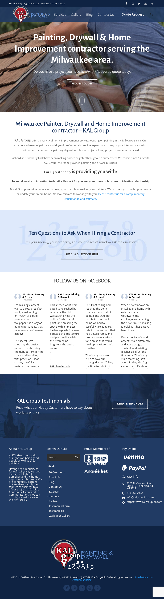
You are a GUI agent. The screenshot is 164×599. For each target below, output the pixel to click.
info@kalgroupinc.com (28, 3)
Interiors (54, 496)
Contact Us (55, 487)
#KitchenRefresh (60, 366)
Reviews (53, 501)
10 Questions (57, 472)
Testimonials (56, 511)
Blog (51, 482)
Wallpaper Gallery (59, 515)
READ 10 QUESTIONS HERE (82, 254)
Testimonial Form (59, 506)
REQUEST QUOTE (82, 83)
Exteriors (54, 491)
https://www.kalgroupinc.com (144, 502)
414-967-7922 (57, 3)
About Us (54, 477)
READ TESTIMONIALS (130, 403)
